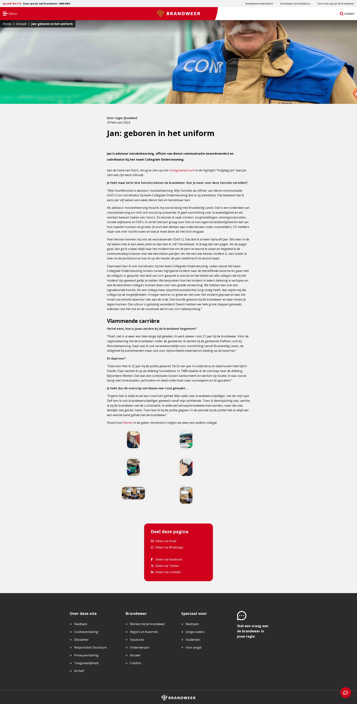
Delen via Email (165, 541)
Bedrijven (192, 624)
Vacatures (137, 640)
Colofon (135, 663)
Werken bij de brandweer (147, 624)
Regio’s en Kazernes (144, 632)
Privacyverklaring (86, 655)
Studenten (193, 640)
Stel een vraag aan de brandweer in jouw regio (252, 631)
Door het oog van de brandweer (336, 3)
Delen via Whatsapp (169, 547)
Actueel (135, 655)
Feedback (80, 624)
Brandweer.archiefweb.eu (295, 3)
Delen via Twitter (167, 565)
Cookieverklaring (86, 632)
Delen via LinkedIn (168, 572)
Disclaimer (81, 640)
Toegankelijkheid (86, 663)
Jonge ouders (195, 632)
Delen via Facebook (168, 559)
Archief (79, 671)
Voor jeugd (193, 647)
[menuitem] (259, 3)
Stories (128, 423)
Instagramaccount (182, 170)
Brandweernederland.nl (259, 3)
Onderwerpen (139, 647)
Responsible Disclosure (90, 647)
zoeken (349, 14)
